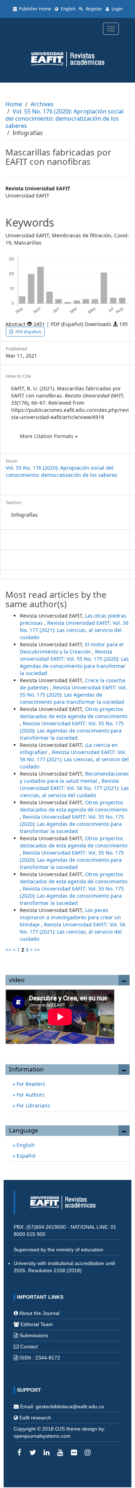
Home (13, 104)
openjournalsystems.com (42, 1436)
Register (93, 9)
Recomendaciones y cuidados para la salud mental (74, 777)
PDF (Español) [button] (27, 331)
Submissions (33, 1335)
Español (25, 1155)
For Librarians (32, 1105)
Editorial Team (37, 1324)
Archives (42, 104)
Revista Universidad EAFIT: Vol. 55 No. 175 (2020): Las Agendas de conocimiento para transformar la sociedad (74, 662)
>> (37, 949)
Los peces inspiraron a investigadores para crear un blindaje (70, 917)
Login (116, 9)
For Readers (30, 1083)
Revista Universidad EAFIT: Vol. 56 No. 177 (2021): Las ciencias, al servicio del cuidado (74, 630)
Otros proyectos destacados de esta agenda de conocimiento (73, 713)
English (67, 9)
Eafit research (35, 1417)
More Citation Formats (47, 436)
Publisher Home (35, 9)
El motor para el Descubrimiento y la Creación (71, 648)
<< (8, 949)
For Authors (30, 1094)
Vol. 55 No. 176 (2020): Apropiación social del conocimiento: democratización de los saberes (64, 118)
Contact (29, 1346)
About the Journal (39, 1313)
